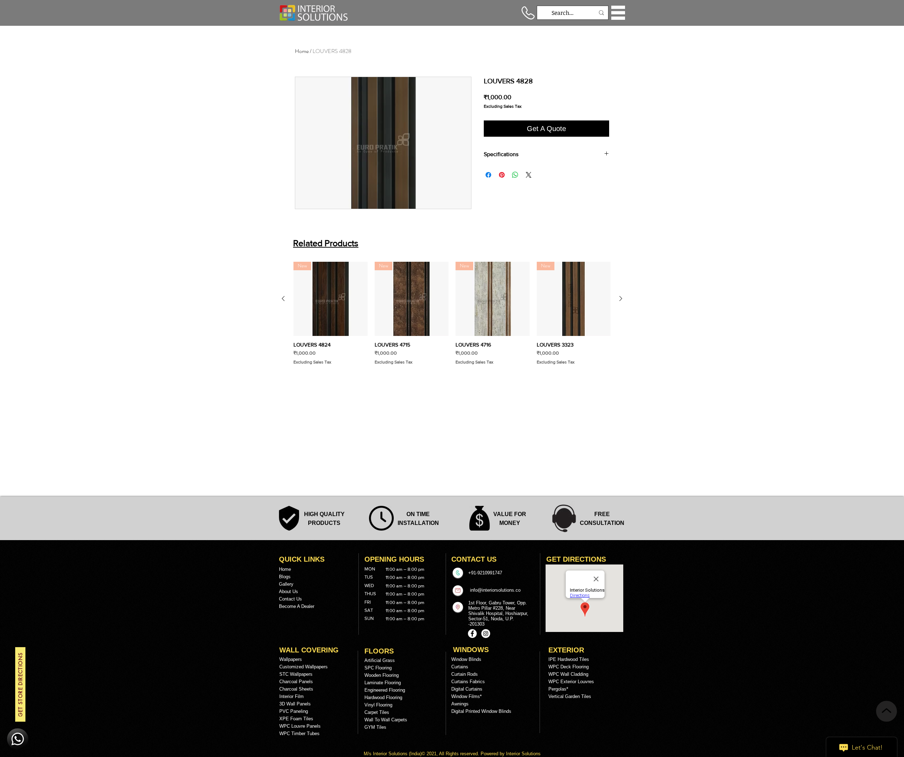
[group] (452, 313)
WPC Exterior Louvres (571, 681)
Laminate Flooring (382, 682)
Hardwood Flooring (383, 697)
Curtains (459, 666)
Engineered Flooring (384, 690)
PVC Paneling (293, 711)
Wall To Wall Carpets (385, 719)
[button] (618, 13)
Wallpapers (290, 659)
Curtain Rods (464, 674)
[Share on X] (528, 175)
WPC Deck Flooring (568, 666)
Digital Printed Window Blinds (481, 711)
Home (302, 51)
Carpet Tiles (376, 712)
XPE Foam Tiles (296, 718)
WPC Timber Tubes (299, 733)
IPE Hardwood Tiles (568, 659)
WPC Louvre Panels (300, 726)
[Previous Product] (283, 298)
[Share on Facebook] (488, 175)
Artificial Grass (379, 660)
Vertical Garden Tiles (569, 696)
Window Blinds (466, 659)
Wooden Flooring (381, 675)
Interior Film (291, 696)
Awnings (460, 703)
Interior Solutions (391, 753)
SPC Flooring (378, 667)
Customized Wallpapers (303, 666)
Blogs (285, 576)
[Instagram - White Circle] (485, 633)
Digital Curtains (466, 689)
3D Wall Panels (295, 703)
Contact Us (290, 599)
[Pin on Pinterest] (502, 175)
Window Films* (466, 696)
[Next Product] (621, 298)
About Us (288, 591)
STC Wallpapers (296, 674)
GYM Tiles (375, 727)
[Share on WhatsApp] (515, 175)
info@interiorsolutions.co (495, 590)
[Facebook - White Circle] (472, 633)
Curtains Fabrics (468, 681)
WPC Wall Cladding (568, 674)
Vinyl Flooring (378, 705)
